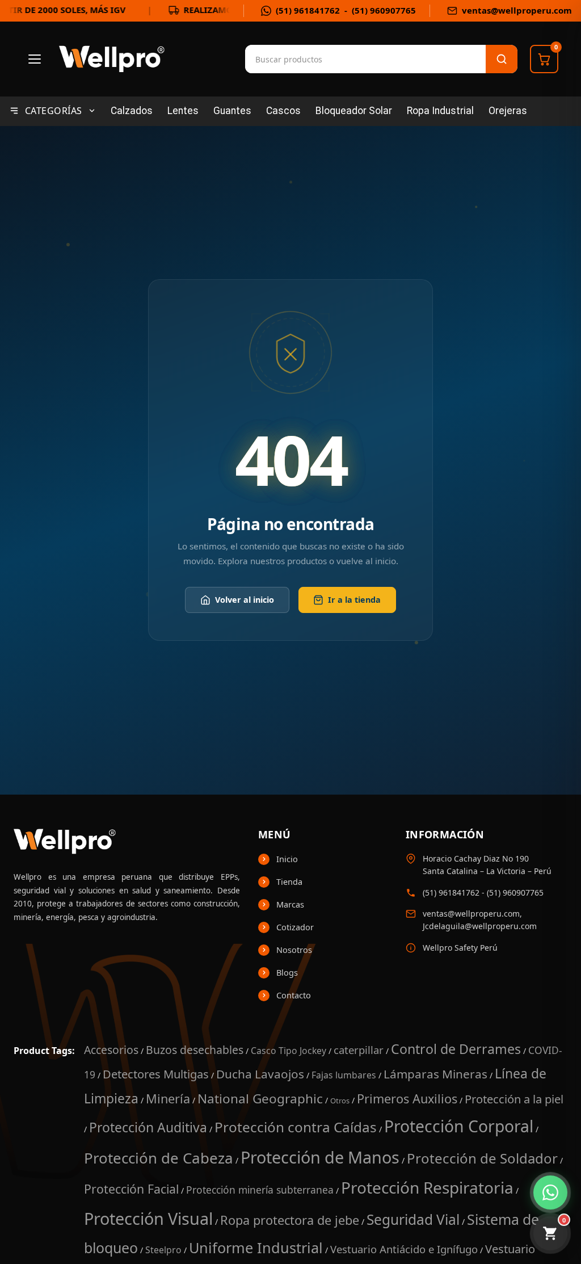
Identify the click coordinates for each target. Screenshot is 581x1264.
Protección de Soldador (482, 1158)
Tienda (289, 881)
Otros (340, 1100)
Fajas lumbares (343, 1075)
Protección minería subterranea (260, 1189)
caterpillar (359, 1050)
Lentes (183, 110)
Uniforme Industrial (256, 1247)
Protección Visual (148, 1218)
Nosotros (294, 949)
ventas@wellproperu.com (517, 10)
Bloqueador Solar (353, 110)
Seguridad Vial (413, 1219)
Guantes (232, 110)
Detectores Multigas (156, 1074)
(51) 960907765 (384, 10)
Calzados (132, 110)
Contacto (293, 995)
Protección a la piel (514, 1099)
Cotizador (295, 927)
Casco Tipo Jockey (288, 1050)
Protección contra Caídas (295, 1127)
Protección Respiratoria (427, 1187)
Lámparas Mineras (435, 1074)
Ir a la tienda (354, 600)
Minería (168, 1098)
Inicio (287, 858)
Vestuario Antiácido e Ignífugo (404, 1249)
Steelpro (163, 1250)
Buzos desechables (194, 1049)
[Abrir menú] (35, 59)
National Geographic (260, 1098)
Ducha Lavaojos (260, 1074)
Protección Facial (131, 1189)
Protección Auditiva (148, 1127)
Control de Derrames (456, 1049)
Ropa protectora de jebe (289, 1220)
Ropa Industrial (440, 110)
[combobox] (302, 59)
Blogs (287, 972)
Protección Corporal (458, 1126)
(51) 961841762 (308, 10)
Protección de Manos (320, 1157)
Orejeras (508, 110)
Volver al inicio (244, 600)
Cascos (283, 110)
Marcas (290, 904)
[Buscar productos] (501, 59)
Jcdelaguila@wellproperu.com (480, 926)
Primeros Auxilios (407, 1098)
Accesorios (111, 1049)
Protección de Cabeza (158, 1158)
